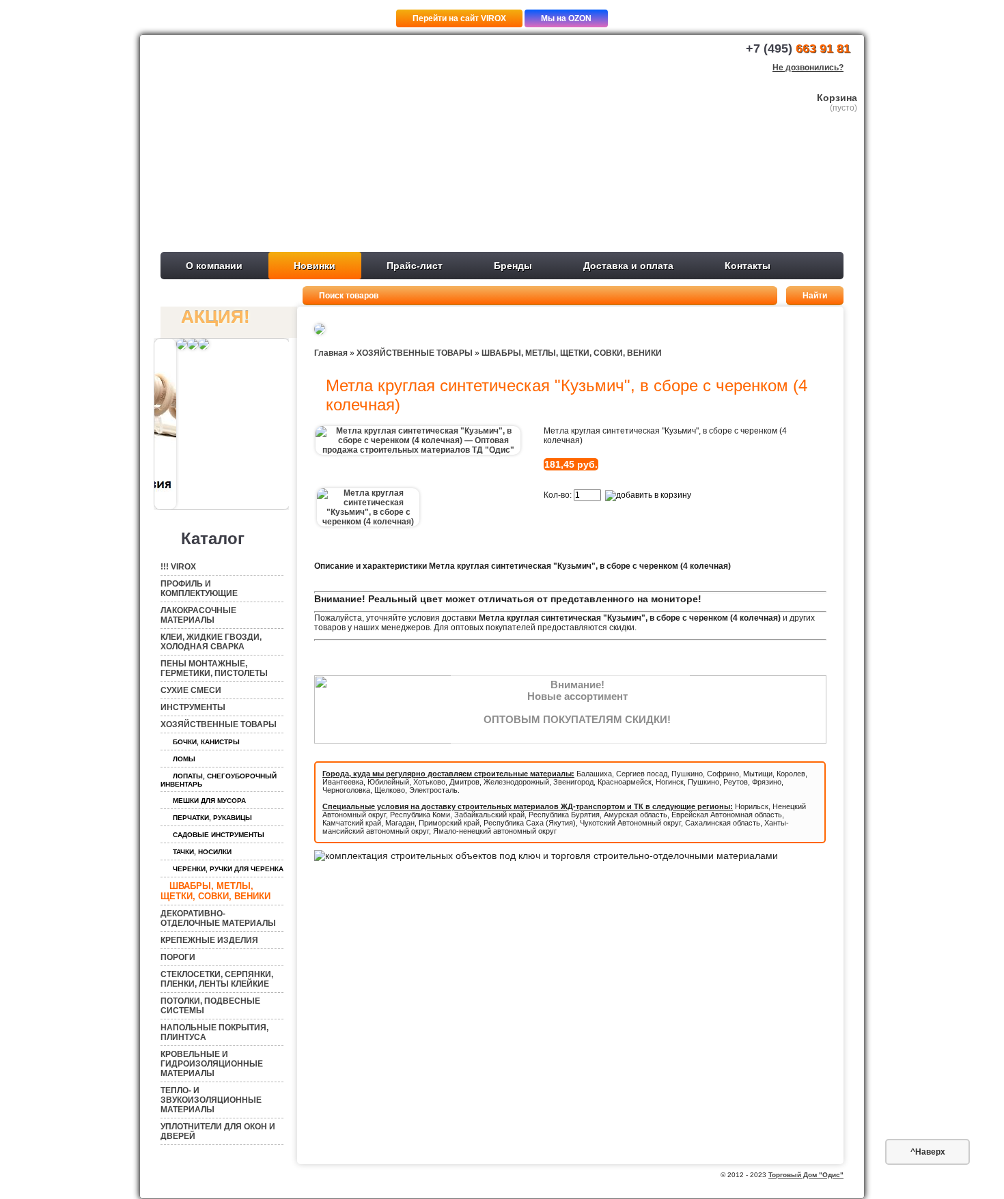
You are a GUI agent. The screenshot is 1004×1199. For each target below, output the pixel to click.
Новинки (314, 265)
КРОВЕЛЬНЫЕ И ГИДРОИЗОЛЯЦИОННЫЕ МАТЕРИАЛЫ (212, 1063)
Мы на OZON (566, 18)
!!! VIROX (178, 567)
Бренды (513, 265)
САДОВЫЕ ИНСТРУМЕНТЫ (218, 834)
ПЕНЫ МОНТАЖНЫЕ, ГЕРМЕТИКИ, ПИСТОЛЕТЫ (214, 668)
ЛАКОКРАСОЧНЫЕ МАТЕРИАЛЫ (198, 615)
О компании (214, 265)
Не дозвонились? (807, 67)
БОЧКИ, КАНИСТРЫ (206, 742)
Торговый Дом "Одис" (805, 1175)
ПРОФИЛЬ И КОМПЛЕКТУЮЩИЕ (199, 588)
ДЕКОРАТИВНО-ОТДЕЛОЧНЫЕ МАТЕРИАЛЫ (218, 918)
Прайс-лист (415, 265)
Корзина (837, 97)
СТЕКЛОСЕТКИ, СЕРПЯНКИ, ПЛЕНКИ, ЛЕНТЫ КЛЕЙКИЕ (217, 979)
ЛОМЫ (184, 759)
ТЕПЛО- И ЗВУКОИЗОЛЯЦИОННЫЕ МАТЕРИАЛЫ (211, 1100)
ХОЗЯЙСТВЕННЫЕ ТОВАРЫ (219, 724)
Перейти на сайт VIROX (459, 18)
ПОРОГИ (178, 957)
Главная (331, 353)
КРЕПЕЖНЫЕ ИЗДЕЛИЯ (209, 940)
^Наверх (927, 1152)
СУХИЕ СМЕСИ (191, 690)
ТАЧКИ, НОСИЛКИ (202, 852)
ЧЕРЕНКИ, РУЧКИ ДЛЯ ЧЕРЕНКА (228, 869)
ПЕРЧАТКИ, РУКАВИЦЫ (212, 817)
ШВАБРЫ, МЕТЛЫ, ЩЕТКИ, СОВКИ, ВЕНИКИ (215, 891)
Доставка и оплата (628, 265)
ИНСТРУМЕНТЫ (193, 707)
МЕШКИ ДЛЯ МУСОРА (209, 800)
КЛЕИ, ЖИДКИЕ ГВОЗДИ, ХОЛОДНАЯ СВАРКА (211, 641)
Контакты (747, 265)
